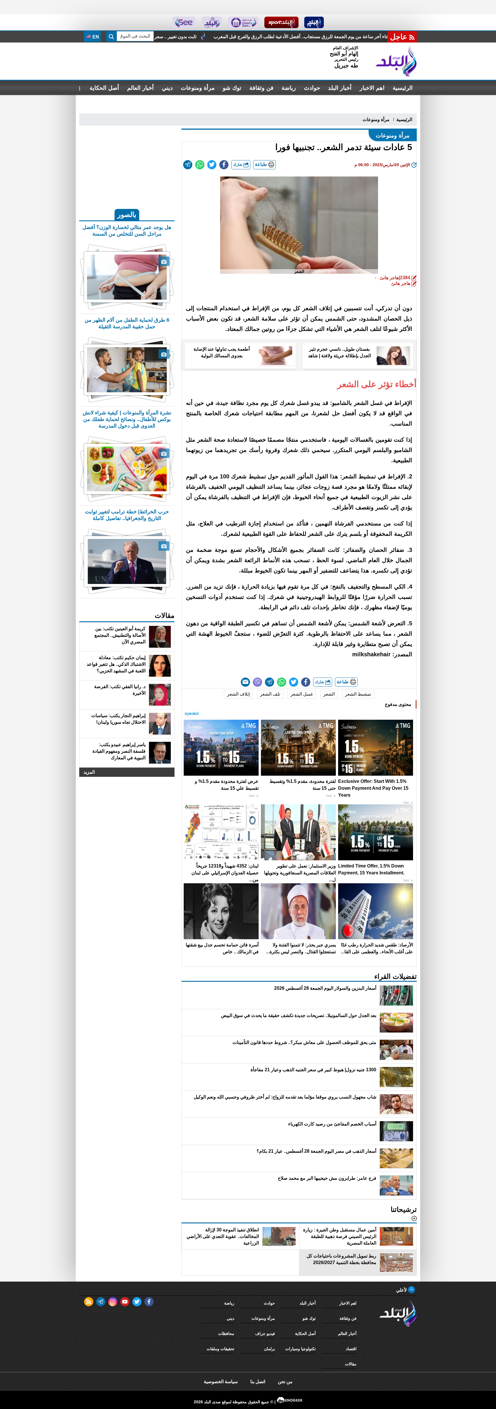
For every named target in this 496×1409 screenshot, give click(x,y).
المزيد (89, 772)
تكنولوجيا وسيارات (300, 1348)
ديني (167, 88)
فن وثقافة (261, 88)
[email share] (187, 164)
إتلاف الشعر (238, 694)
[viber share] (257, 682)
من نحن (285, 1381)
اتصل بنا (257, 1381)
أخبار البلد (340, 88)
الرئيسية (403, 88)
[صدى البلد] (396, 61)
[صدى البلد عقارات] (211, 22)
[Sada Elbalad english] (183, 22)
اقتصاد (351, 1348)
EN (95, 36)
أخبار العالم (140, 88)
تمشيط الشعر (358, 694)
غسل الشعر (301, 694)
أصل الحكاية (104, 88)
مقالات (350, 1364)
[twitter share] (211, 164)
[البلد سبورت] (281, 22)
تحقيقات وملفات (220, 1348)
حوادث (312, 88)
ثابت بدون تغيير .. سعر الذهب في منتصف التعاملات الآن (245, 36)
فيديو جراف (265, 1333)
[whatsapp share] (199, 164)
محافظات (226, 1333)
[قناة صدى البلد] (314, 22)
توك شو (232, 88)
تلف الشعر (270, 694)
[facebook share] (223, 164)
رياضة (289, 88)
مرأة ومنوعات (198, 88)
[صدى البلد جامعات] (243, 22)
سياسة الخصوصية (221, 1381)
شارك (238, 164)
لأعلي (402, 1290)
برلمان (269, 1348)
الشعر (329, 694)
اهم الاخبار (372, 88)
